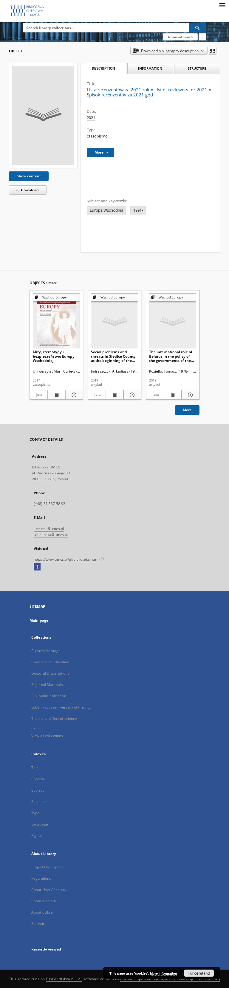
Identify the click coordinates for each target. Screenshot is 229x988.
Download (29, 190)
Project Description (47, 867)
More (187, 409)
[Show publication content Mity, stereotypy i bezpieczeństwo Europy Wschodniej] (56, 395)
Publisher (39, 801)
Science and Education (50, 662)
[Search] (197, 27)
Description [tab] (103, 68)
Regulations (41, 878)
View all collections (47, 735)
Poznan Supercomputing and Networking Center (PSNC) (170, 978)
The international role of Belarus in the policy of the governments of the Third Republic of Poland (171, 356)
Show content (29, 176)
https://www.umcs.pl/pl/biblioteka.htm (66, 559)
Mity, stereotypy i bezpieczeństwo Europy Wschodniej (54, 356)
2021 (91, 117)
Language (39, 824)
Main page (39, 620)
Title (35, 767)
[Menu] (222, 5)
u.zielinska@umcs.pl (51, 534)
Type (35, 812)
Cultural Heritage (46, 650)
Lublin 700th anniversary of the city (60, 707)
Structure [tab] (197, 68)
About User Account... (49, 889)
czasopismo (97, 136)
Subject (37, 790)
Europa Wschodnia (106, 210)
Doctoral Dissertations (50, 673)
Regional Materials (47, 684)
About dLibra (42, 912)
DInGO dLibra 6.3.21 (64, 978)
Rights (36, 835)
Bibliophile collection (48, 695)
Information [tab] (150, 68)
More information (163, 973)
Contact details (44, 900)
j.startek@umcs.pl (49, 528)
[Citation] (212, 51)
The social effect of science (54, 718)
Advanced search (180, 37)
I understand (199, 973)
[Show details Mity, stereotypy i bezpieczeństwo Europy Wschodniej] (73, 395)
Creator (37, 778)
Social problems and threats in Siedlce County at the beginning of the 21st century (113, 356)
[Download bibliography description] (38, 395)
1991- (138, 210)
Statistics (39, 923)
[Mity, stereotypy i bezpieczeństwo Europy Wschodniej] (56, 321)
